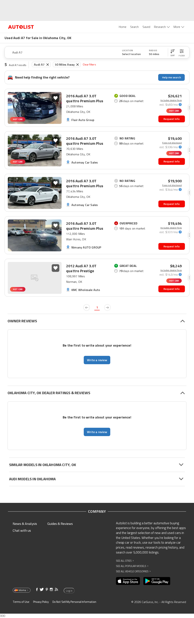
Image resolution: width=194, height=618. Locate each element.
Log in (69, 591)
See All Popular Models (132, 566)
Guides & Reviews (60, 523)
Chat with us (22, 530)
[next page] (107, 307)
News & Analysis (25, 523)
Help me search (171, 77)
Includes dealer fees (171, 100)
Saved (146, 26)
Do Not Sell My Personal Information (74, 602)
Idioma (22, 590)
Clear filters (89, 64)
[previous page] (86, 307)
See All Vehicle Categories (133, 571)
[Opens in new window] (128, 581)
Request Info (171, 119)
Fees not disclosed (172, 142)
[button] (172, 52)
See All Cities (125, 561)
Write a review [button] (97, 360)
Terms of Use (21, 602)
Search (134, 26)
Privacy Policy (41, 602)
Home (122, 26)
